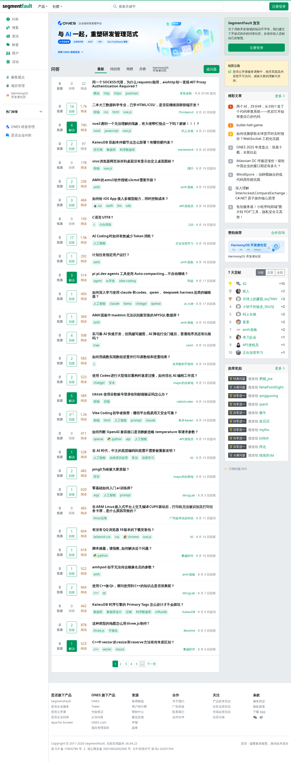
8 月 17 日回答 (206, 281)
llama (127, 303)
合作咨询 (278, 232)
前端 (96, 112)
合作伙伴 (178, 717)
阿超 (190, 281)
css (106, 112)
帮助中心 (138, 712)
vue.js (127, 112)
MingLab (189, 495)
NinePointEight (271, 387)
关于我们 (178, 701)
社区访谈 (219, 717)
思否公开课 (58, 712)
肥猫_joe (265, 378)
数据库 (111, 150)
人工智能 (99, 243)
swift (109, 206)
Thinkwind (186, 112)
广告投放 (178, 706)
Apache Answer (62, 722)
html (115, 112)
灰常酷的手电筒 (183, 364)
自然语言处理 (119, 458)
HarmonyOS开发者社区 (19, 95)
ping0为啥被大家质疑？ (111, 469)
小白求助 (105, 224)
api (128, 439)
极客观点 (18, 77)
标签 (15, 44)
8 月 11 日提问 (206, 518)
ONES (95, 701)
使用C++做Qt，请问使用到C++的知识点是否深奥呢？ (133, 585)
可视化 (113, 630)
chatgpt (141, 303)
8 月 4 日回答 (207, 649)
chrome (133, 537)
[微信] (255, 717)
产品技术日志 (222, 701)
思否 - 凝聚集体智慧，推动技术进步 (264, 743)
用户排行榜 (139, 706)
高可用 (98, 150)
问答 (15, 19)
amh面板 (187, 187)
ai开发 (110, 281)
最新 (100, 69)
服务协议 (259, 701)
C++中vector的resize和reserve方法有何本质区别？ (133, 642)
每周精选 (138, 701)
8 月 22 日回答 (206, 112)
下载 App (259, 712)
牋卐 (190, 168)
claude (114, 303)
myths (264, 429)
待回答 (115, 69)
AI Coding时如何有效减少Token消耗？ (123, 236)
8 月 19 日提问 (206, 168)
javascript (111, 131)
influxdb (161, 612)
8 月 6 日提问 (207, 612)
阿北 (262, 446)
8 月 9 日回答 (207, 574)
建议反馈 (138, 717)
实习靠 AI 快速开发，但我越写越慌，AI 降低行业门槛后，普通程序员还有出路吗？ (151, 335)
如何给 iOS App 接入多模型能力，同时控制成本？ (130, 198)
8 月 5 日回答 (207, 630)
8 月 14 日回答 (206, 364)
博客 (15, 27)
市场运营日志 (222, 712)
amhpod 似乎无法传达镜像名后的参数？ (123, 567)
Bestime (189, 630)
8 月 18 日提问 (206, 225)
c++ (96, 593)
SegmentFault (61, 701)
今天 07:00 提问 (205, 93)
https (117, 93)
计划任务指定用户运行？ (111, 254)
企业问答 (97, 717)
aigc (96, 495)
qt (104, 593)
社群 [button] (56, 6)
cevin (189, 345)
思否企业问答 (60, 717)
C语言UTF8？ (103, 217)
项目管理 (18, 85)
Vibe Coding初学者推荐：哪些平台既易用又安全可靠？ (134, 413)
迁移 (129, 612)
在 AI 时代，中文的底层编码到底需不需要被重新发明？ (134, 450)
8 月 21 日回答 (206, 131)
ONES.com (98, 722)
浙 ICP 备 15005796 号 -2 (68, 749)
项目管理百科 (100, 728)
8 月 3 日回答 (207, 495)
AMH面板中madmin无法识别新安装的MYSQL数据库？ (136, 315)
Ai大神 (188, 304)
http (107, 93)
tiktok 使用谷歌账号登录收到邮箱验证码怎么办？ (130, 394)
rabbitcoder (185, 401)
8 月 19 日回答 (206, 187)
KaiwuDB (188, 612)
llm (119, 206)
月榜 (142, 69)
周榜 (129, 69)
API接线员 (186, 206)
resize (120, 649)
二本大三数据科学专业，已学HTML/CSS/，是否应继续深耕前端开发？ (146, 104)
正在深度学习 (184, 243)
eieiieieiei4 (185, 150)
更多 (279, 96)
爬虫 (96, 93)
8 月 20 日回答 (206, 150)
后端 (107, 401)
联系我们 (178, 712)
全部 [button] (280, 272)
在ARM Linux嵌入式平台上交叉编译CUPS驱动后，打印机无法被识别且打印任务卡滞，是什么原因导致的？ (152, 508)
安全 (112, 383)
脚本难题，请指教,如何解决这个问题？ (122, 548)
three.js (99, 630)
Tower (95, 706)
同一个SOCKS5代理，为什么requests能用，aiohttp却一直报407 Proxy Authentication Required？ (149, 84)
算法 (135, 458)
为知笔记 (97, 712)
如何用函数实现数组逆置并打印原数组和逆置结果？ (131, 356)
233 (190, 225)
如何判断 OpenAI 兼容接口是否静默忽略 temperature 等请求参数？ (145, 431)
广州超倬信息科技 (181, 518)
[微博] (261, 717)
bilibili (264, 438)
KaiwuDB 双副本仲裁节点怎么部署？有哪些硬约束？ (133, 142)
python (117, 439)
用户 (15, 53)
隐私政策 (259, 706)
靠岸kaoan (186, 420)
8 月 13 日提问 (206, 439)
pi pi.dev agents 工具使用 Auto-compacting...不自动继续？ (140, 273)
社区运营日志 (222, 706)
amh (97, 187)
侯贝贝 (264, 421)
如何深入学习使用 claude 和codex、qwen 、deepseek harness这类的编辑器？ (151, 294)
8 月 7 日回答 (207, 593)
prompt (136, 420)
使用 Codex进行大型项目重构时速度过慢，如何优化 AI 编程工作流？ (145, 375)
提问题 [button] (211, 69)
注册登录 (279, 6)
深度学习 (148, 458)
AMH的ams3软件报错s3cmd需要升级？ (124, 180)
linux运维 (100, 518)
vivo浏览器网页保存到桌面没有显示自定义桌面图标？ (133, 161)
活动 (15, 61)
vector (107, 649)
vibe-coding (127, 281)
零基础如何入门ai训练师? (112, 488)
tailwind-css (102, 537)
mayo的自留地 (183, 383)
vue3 (97, 131)
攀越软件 (187, 556)
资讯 (15, 36)
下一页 (151, 664)
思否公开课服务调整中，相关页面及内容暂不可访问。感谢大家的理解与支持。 (258, 76)
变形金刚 (186, 93)
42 (191, 458)
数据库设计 (114, 612)
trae (96, 345)
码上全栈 (187, 131)
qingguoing (268, 395)
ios (100, 206)
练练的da (266, 455)
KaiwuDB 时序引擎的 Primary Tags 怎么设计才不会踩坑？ (138, 604)
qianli (263, 404)
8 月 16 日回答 (206, 322)
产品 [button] (41, 6)
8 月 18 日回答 (206, 206)
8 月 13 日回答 (206, 458)
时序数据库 (127, 150)
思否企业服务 (60, 706)
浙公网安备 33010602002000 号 (109, 749)
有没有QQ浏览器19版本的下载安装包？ (123, 529)
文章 (270, 272)
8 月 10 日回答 (206, 537)
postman (132, 93)
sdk (128, 206)
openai (156, 303)
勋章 (135, 728)
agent (98, 281)
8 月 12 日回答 (206, 383)
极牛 (262, 412)
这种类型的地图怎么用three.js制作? (120, 623)
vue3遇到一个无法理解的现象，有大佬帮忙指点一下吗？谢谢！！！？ (146, 123)
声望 (135, 722)
